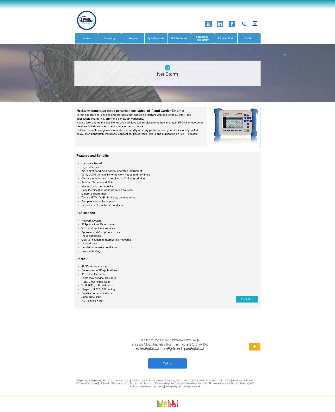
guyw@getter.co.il (194, 348)
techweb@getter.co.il (147, 348)
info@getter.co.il (172, 348)
